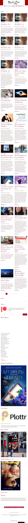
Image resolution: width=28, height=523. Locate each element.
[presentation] (7, 17)
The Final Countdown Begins (21, 218)
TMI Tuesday (3, 355)
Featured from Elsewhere (5, 343)
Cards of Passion (4, 335)
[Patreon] (5, 6)
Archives (2, 359)
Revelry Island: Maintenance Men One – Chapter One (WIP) (20, 273)
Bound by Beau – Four (19, 24)
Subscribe (25, 314)
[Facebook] (18, 6)
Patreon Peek (3, 22)
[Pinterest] (16, 6)
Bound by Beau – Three (6, 47)
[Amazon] (6, 6)
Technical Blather (4, 354)
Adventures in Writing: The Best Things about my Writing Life (7, 249)
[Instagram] (15, 6)
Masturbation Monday (4, 347)
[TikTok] (11, 6)
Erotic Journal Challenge (5, 341)
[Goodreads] (8, 6)
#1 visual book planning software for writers (9, 426)
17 (14, 293)
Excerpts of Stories (4, 342)
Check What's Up (4, 337)
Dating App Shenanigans (5, 338)
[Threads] (10, 6)
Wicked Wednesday (4, 356)
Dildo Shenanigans (4, 339)
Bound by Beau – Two (19, 47)
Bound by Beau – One (5, 71)
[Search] (26, 301)
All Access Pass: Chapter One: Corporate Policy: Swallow (20, 73)
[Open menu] (14, 7)
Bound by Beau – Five (5, 24)
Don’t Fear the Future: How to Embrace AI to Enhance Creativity (7, 220)
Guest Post (3, 346)
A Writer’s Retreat (5, 280)
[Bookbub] (16, 507)
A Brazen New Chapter (6, 100)
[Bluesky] (13, 6)
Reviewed (16, 122)
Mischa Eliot (3, 26)
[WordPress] (21, 6)
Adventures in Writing (4, 98)
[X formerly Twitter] (23, 507)
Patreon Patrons (11, 308)
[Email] (20, 6)
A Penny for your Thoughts (5, 333)
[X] (23, 6)
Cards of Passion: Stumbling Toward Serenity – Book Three (7, 189)
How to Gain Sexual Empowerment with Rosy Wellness (20, 249)
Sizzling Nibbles (7, 122)
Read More (3, 34)
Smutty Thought (3, 352)
